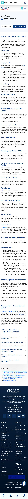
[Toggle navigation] (25, 8)
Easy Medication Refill (20, 460)
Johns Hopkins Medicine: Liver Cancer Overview (14, 375)
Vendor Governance (5, 453)
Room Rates (17, 438)
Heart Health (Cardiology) (20, 469)
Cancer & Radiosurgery (20, 467)
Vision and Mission (5, 427)
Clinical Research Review (6, 442)
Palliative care (4, 227)
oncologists (21, 314)
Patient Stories (18, 453)
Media (2, 463)
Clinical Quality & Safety (6, 447)
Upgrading (17, 455)
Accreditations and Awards (7, 430)
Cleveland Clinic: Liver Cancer (9, 380)
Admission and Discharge (20, 433)
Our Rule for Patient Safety (21, 457)
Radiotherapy (4, 190)
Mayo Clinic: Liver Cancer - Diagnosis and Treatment (14, 371)
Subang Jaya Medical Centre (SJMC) (10, 311)
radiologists (3, 316)
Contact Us (3, 474)
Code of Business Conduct (7, 451)
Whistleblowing (4, 455)
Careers (2, 477)
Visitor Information (19, 444)
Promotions (3, 467)
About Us (3, 425)
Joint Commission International (14, 411)
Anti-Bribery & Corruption (6, 445)
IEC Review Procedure (6, 449)
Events (2, 465)
